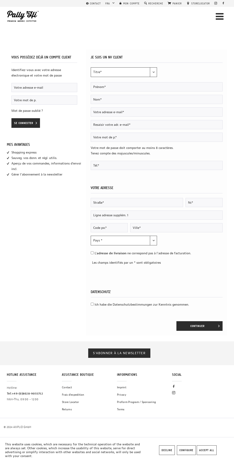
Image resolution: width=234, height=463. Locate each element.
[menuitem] (93, 3)
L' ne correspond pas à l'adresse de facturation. (143, 253)
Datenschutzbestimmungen (132, 305)
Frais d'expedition (73, 395)
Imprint (121, 387)
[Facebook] (223, 3)
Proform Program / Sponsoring (136, 402)
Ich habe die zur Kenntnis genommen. (142, 305)
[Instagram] (216, 3)
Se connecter (23, 123)
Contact (67, 387)
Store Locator (70, 402)
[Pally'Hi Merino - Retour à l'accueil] (23, 16)
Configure (186, 450)
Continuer (197, 326)
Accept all (206, 450)
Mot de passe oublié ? (27, 111)
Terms (120, 409)
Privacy (121, 395)
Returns (67, 409)
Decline (167, 450)
